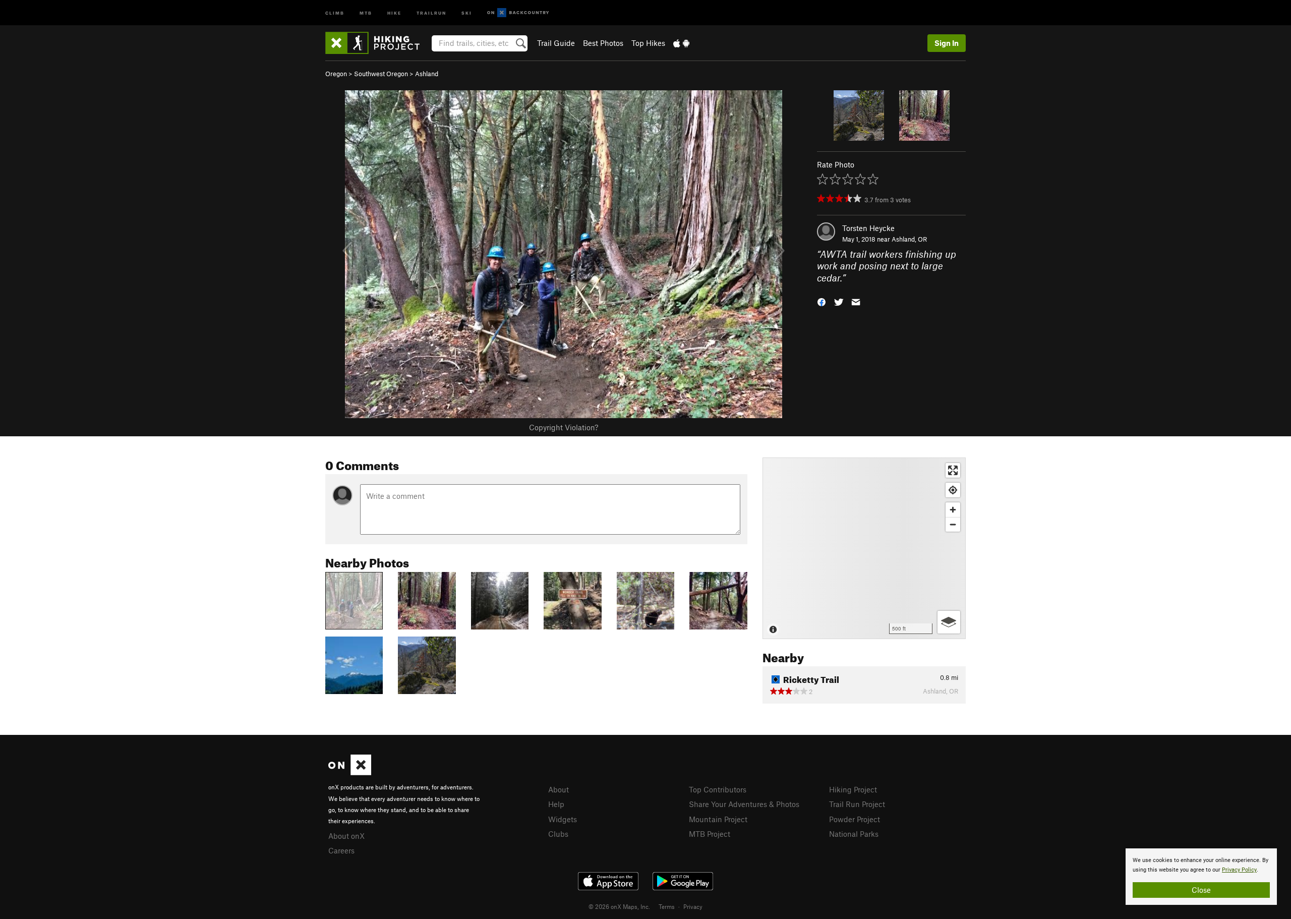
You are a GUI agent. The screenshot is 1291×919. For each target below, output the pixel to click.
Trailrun (431, 12)
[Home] (377, 43)
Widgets (562, 819)
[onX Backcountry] (518, 13)
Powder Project (854, 819)
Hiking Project (853, 789)
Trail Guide (556, 42)
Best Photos (603, 42)
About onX (346, 835)
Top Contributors (717, 789)
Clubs (558, 833)
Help (556, 804)
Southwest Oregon (381, 74)
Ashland (426, 74)
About (558, 789)
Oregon (336, 74)
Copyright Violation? (563, 427)
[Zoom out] (953, 524)
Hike (394, 12)
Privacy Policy (1239, 870)
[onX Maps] (349, 772)
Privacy (692, 906)
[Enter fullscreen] (953, 470)
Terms (667, 906)
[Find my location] (953, 490)
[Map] (864, 548)
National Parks (853, 833)
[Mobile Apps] (681, 42)
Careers (341, 850)
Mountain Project (718, 819)
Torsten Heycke (868, 228)
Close (1201, 889)
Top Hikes (648, 42)
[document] (1201, 876)
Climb (334, 12)
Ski (466, 12)
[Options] (948, 622)
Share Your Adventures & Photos (744, 804)
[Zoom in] (953, 509)
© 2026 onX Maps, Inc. (619, 906)
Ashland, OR (909, 239)
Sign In (946, 42)
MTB (366, 12)
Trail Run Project (857, 804)
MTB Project (709, 833)
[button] (821, 301)
